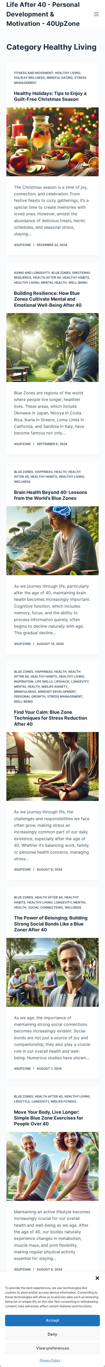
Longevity (79, 681)
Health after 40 (47, 277)
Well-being (78, 282)
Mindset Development (57, 692)
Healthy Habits (76, 277)
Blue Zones (61, 273)
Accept (52, 1320)
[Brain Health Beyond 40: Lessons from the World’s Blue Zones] (52, 540)
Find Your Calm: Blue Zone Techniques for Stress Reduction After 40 (50, 718)
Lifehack (61, 681)
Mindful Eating (60, 78)
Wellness (22, 482)
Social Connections (45, 907)
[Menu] (96, 14)
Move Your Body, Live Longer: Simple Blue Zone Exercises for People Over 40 (48, 1118)
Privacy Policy (50, 1360)
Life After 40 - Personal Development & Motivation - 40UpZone (43, 14)
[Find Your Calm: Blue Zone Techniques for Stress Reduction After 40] (52, 766)
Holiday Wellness (29, 78)
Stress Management (65, 696)
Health (60, 472)
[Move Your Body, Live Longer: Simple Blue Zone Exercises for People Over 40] (52, 1166)
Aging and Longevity (32, 273)
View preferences (52, 1348)
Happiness (43, 472)
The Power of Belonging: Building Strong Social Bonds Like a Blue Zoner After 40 (50, 923)
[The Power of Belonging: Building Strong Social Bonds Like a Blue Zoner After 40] (52, 972)
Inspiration (23, 681)
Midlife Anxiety (54, 686)
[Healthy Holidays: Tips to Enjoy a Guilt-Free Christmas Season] (52, 141)
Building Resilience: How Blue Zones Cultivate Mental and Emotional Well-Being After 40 (48, 299)
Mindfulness (25, 692)
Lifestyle (22, 1101)
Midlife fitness (63, 1101)
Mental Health (54, 282)
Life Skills (43, 681)
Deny (52, 1334)
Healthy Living (67, 73)
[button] (97, 1278)
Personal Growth (29, 696)
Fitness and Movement (33, 73)
